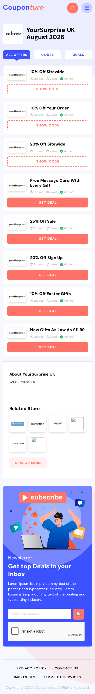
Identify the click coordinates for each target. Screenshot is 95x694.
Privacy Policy (31, 668)
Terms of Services (62, 677)
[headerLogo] (23, 8)
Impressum (25, 677)
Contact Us (67, 668)
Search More (28, 463)
